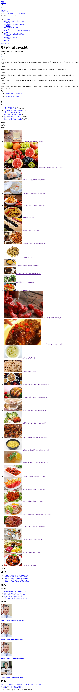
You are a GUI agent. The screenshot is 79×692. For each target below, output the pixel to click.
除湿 (18, 684)
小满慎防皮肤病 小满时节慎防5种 (13, 110)
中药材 (5, 30)
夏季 (7, 27)
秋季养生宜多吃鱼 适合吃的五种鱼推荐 (51, 344)
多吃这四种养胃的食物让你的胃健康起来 (27, 265)
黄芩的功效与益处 (27, 257)
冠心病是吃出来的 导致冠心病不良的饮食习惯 (35, 397)
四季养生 (8, 26)
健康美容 (8, 32)
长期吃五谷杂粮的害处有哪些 (31, 230)
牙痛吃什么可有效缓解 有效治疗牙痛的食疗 (34, 193)
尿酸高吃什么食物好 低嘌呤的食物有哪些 (34, 180)
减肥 (10, 684)
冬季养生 (5, 684)
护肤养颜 (16, 34)
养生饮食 (11, 21)
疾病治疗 (16, 37)
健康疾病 (8, 35)
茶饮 (26, 684)
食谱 (5, 40)
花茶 (20, 684)
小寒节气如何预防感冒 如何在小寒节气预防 (15, 598)
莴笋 (23, 684)
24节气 (17, 27)
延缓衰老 (10, 13)
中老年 (21, 24)
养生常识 (6, 21)
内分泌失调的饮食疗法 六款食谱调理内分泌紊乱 (36, 410)
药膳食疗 (15, 30)
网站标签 (9, 687)
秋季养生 (13, 684)
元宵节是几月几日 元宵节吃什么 (12, 116)
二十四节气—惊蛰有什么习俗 (12, 112)
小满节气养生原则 (9, 107)
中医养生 (8, 29)
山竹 (43, 684)
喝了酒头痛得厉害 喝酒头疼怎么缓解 (33, 141)
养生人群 (8, 22)
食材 (7, 40)
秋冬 (37, 684)
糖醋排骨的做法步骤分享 (29, 565)
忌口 (32, 684)
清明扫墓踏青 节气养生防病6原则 (15, 93)
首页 (7, 18)
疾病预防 (6, 37)
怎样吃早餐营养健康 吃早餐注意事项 (33, 539)
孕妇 (34, 684)
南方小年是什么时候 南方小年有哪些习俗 (15, 591)
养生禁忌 (16, 21)
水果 (2, 684)
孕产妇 (11, 24)
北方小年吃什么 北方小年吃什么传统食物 (15, 595)
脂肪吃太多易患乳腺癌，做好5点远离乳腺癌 (35, 437)
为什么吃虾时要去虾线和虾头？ (25, 290)
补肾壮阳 (23, 13)
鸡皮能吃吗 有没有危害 (29, 217)
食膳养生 (8, 39)
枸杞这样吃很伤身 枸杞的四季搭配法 (53, 318)
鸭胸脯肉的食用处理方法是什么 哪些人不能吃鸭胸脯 (37, 514)
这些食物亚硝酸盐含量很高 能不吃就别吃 (34, 205)
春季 (5, 27)
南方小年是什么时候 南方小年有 (12, 115)
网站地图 (3, 10)
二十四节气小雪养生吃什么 (11, 108)
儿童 (17, 24)
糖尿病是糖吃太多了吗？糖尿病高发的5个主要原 (36, 462)
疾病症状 (11, 37)
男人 (7, 24)
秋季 (10, 27)
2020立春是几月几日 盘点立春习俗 (13, 119)
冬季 (13, 27)
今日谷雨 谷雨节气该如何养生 (14, 96)
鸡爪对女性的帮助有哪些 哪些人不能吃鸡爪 (34, 243)
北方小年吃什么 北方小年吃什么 (12, 118)
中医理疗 (20, 30)
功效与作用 (26, 30)
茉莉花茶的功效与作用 (29, 358)
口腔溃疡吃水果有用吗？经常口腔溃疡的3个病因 (36, 450)
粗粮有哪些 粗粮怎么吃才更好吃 (31, 552)
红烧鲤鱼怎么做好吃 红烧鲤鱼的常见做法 (34, 476)
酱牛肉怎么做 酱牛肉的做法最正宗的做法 (34, 526)
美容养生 (11, 34)
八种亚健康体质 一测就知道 (30, 371)
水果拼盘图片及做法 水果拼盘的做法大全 (34, 489)
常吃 (40, 684)
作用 (45, 684)
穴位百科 (10, 30)
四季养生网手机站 (18, 687)
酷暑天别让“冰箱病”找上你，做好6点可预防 (34, 423)
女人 (5, 24)
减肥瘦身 (6, 34)
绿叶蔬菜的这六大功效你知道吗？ (25, 282)
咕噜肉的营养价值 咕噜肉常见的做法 (33, 501)
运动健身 (21, 34)
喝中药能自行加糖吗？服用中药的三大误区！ (28, 274)
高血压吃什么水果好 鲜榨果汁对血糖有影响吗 (51, 167)
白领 (14, 24)
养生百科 (21, 21)
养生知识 (8, 19)
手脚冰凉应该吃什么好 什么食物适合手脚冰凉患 (36, 384)
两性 (24, 24)
